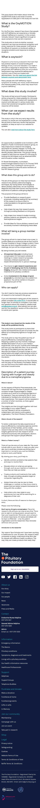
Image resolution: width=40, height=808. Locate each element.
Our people (5, 597)
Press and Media (7, 609)
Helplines (5, 676)
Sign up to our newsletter (20, 569)
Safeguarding (6, 747)
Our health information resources (14, 663)
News (3, 601)
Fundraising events (9, 701)
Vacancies (5, 605)
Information (6, 639)
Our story (4, 589)
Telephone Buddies (8, 684)
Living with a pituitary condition (14, 659)
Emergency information (10, 643)
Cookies (4, 751)
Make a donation (8, 693)
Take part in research (9, 730)
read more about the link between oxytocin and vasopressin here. (19, 76)
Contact (5, 614)
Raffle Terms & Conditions (11, 764)
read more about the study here (23, 130)
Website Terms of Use (9, 755)
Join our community (10, 714)
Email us (4, 632)
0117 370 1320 (6, 626)
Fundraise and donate (11, 689)
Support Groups (7, 680)
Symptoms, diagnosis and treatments (16, 655)
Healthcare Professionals (11, 667)
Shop (3, 735)
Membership (6, 718)
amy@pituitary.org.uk (9, 306)
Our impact (5, 593)
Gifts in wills (6, 705)
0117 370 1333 (15, 632)
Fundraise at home (8, 697)
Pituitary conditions (9, 651)
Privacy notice (6, 743)
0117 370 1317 (6, 620)
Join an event (6, 726)
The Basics (5, 647)
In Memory (5, 709)
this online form (19, 301)
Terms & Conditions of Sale (12, 759)
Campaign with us (8, 722)
